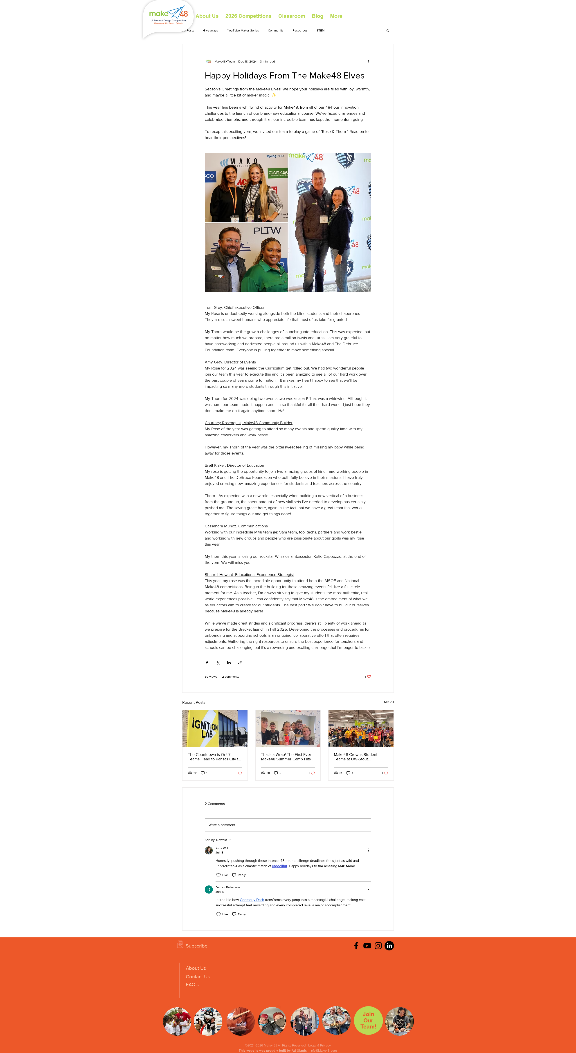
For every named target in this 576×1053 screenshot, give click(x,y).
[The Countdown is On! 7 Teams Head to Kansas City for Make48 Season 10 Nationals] (215, 728)
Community (276, 30)
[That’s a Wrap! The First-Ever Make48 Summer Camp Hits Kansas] (288, 728)
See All (389, 701)
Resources (300, 30)
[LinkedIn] (389, 945)
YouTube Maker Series (243, 30)
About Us (196, 968)
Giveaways (210, 30)
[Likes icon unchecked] (218, 875)
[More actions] (368, 61)
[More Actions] (368, 850)
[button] (248, 16)
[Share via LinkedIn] (229, 663)
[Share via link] (240, 663)
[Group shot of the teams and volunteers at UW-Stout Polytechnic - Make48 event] (361, 728)
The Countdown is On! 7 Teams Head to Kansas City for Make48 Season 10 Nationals (215, 756)
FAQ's (192, 984)
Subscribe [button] (196, 945)
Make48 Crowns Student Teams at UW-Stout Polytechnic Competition (355, 756)
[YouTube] (367, 945)
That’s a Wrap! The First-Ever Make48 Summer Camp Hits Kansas (286, 756)
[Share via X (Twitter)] (218, 663)
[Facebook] (356, 945)
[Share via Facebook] (207, 663)
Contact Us (198, 976)
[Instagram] (378, 945)
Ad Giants (299, 1050)
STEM (320, 30)
